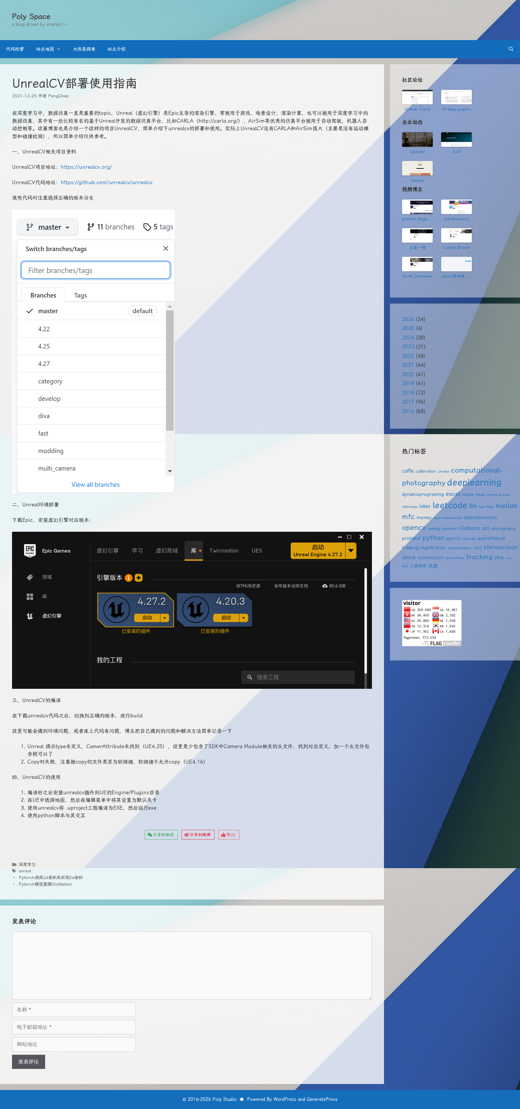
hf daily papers (456, 109)
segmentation (460, 548)
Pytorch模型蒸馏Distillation (45, 884)
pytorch (453, 538)
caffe (408, 471)
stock (409, 557)
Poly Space (31, 16)
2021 (408, 365)
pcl (486, 528)
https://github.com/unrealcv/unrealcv (107, 182)
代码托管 (15, 49)
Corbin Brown (456, 247)
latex (425, 506)
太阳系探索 (84, 49)
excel (453, 493)
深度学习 (27, 864)
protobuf (411, 538)
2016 (408, 411)
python (433, 537)
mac (490, 506)
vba (499, 557)
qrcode (469, 538)
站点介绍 (116, 49)
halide (468, 494)
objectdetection (480, 517)
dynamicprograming (423, 494)
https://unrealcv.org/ (86, 167)
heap (480, 494)
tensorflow (455, 558)
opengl (434, 528)
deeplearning (474, 482)
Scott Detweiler (417, 276)
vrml (509, 558)
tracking (479, 557)
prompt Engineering (417, 218)
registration (433, 547)
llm (473, 505)
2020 (408, 374)
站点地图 (45, 49)
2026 (408, 319)
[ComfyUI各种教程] (417, 264)
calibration (426, 471)
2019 (408, 383)
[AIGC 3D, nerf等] (456, 264)
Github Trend (417, 109)
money (424, 517)
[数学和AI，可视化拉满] (417, 235)
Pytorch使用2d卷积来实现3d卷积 (51, 877)
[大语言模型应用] (456, 235)
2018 (408, 393)
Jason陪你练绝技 (456, 276)
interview (409, 506)
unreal (25, 871)
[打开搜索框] (511, 49)
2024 (408, 338)
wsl (405, 565)
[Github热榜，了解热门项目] (417, 97)
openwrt (450, 528)
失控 (433, 566)
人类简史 (418, 565)
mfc (408, 516)
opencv (414, 527)
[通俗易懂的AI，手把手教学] (456, 207)
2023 (408, 347)
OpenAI (417, 151)
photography (503, 528)
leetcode (449, 505)
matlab (506, 506)
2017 (408, 402)
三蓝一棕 (417, 247)
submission (431, 557)
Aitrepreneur (456, 218)
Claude (417, 180)
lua (481, 506)
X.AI (457, 151)
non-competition (447, 517)
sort (477, 547)
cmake (443, 471)
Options (470, 528)
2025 (408, 328)
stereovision (500, 547)
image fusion (498, 494)
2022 (408, 356)
